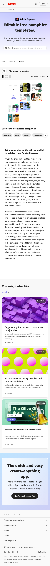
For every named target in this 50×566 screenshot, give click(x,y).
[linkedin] (17, 552)
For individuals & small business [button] (15, 515)
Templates (12, 61)
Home (3, 61)
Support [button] (6, 530)
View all (4, 292)
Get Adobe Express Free (24, 496)
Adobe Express (8, 10)
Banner (17, 135)
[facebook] (5, 552)
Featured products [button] (10, 541)
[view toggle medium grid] (6, 76)
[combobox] (25, 48)
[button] (36, 4)
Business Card (38, 135)
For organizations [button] (10, 525)
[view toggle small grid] (3, 76)
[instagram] (9, 552)
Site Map (6, 562)
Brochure (26, 135)
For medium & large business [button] (14, 520)
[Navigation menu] (3, 3)
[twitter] (13, 552)
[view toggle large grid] (10, 76)
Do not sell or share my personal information (29, 559)
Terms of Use (40, 556)
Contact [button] (6, 535)
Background (7, 135)
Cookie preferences (9, 559)
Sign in (43, 4)
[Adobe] (12, 3)
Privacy (33, 556)
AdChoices (15, 562)
